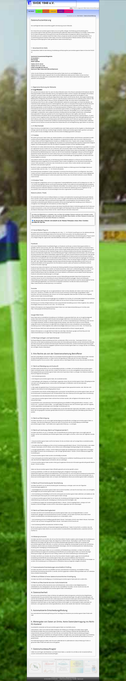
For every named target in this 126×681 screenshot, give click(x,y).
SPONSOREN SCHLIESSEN (51, 679)
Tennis (45, 11)
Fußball (39, 11)
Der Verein (31, 11)
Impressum (80, 679)
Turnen (60, 11)
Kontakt (74, 679)
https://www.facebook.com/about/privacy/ (42, 283)
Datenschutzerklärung (90, 16)
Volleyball (53, 11)
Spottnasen (69, 11)
